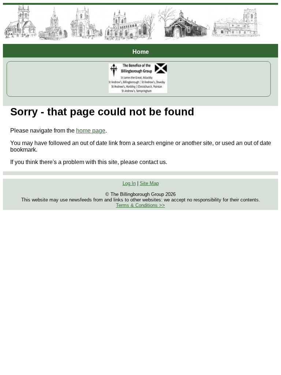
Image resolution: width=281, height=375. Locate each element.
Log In (129, 183)
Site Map (149, 183)
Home (140, 52)
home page (90, 130)
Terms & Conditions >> (140, 205)
